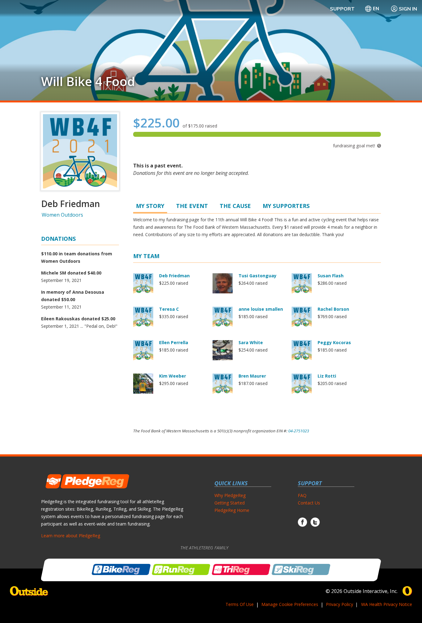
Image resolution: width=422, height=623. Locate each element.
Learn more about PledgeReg (70, 536)
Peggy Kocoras (334, 342)
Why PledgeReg (230, 495)
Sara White (250, 342)
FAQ (302, 495)
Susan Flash (331, 276)
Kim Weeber (172, 376)
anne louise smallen (260, 309)
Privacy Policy (339, 604)
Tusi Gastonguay (257, 276)
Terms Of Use (240, 604)
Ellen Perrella (173, 342)
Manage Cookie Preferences (289, 604)
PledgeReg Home (231, 510)
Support (342, 9)
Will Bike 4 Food (88, 81)
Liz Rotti (327, 376)
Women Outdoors (62, 214)
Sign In (408, 9)
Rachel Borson (333, 309)
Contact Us (309, 503)
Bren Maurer (252, 376)
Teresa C (169, 309)
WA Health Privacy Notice (386, 604)
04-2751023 (298, 431)
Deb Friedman (174, 276)
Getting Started (229, 503)
